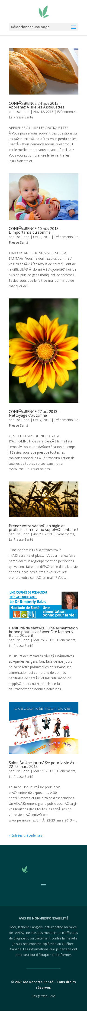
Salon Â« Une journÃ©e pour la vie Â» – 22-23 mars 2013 (43, 764)
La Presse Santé (21, 117)
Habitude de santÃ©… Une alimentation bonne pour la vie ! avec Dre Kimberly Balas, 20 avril (43, 631)
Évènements (66, 111)
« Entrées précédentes (25, 835)
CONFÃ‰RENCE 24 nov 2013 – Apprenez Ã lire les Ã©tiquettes (36, 105)
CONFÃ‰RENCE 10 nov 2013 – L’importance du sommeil (35, 230)
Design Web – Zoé (43, 996)
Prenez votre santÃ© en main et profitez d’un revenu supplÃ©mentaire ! (43, 527)
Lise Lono (22, 111)
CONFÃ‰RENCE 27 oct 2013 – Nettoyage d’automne (34, 413)
